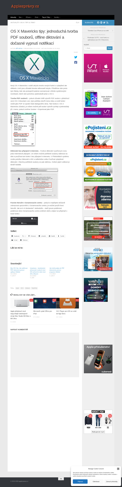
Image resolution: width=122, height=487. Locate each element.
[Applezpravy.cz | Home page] (25, 7)
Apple (17, 288)
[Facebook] (98, 22)
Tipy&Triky (34, 288)
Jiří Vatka (19, 48)
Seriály (56, 17)
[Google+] (101, 22)
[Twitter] (104, 22)
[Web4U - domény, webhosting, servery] (96, 301)
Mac (20, 17)
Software (27, 288)
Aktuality (13, 17)
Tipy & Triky (46, 17)
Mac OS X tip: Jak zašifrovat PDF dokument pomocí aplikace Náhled (18, 270)
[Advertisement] (77, 7)
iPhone (28, 17)
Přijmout (80, 481)
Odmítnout (96, 481)
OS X (22, 22)
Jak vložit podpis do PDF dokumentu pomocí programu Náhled (56, 270)
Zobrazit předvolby (112, 481)
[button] (118, 469)
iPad (36, 17)
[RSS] (107, 22)
